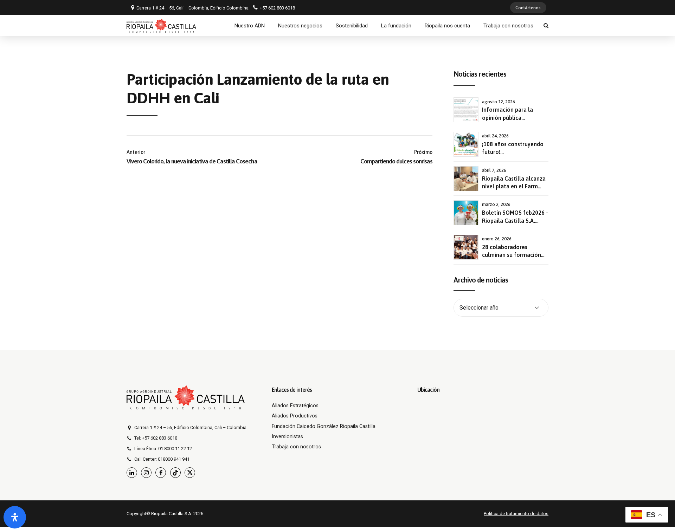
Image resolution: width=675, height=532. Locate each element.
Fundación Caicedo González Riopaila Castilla (323, 426)
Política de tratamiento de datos (516, 513)
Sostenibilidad (352, 25)
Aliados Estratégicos (295, 406)
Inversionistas (287, 437)
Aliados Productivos (294, 416)
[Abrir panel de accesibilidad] (15, 517)
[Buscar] (546, 25)
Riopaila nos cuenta (447, 25)
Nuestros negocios (300, 25)
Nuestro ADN (249, 25)
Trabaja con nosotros (508, 25)
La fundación (396, 25)
